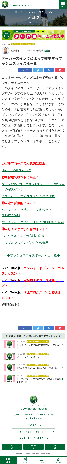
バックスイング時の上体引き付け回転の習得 (33, 222)
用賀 (47, 50)
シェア (25, 70)
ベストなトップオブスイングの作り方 (28, 196)
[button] (60, 35)
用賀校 (16, 414)
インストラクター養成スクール (33, 431)
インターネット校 (33, 418)
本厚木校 (28, 414)
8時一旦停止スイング (16, 170)
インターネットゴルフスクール (33, 438)
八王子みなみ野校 (45, 414)
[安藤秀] (5, 50)
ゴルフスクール (33, 425)
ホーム (25, 462)
